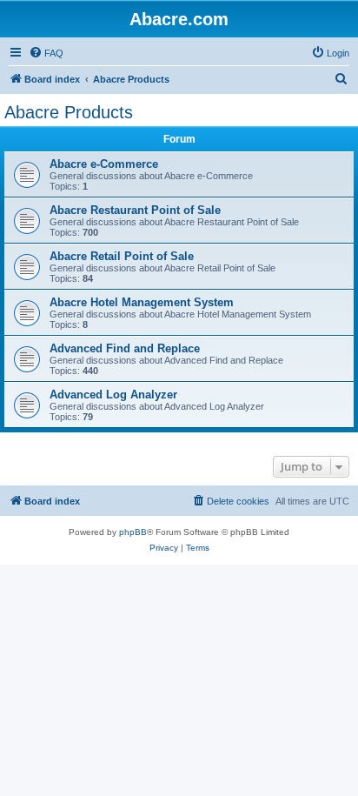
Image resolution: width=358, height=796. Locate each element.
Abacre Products (68, 112)
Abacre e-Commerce (104, 164)
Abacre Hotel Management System (142, 302)
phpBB (133, 532)
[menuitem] (46, 53)
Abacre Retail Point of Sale (122, 256)
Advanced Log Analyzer (113, 394)
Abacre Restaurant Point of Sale (135, 210)
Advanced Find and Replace (125, 348)
